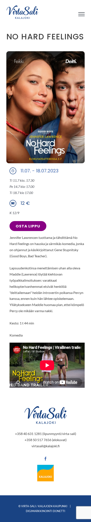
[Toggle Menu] (81, 14)
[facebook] (45, 459)
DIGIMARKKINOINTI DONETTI (45, 511)
